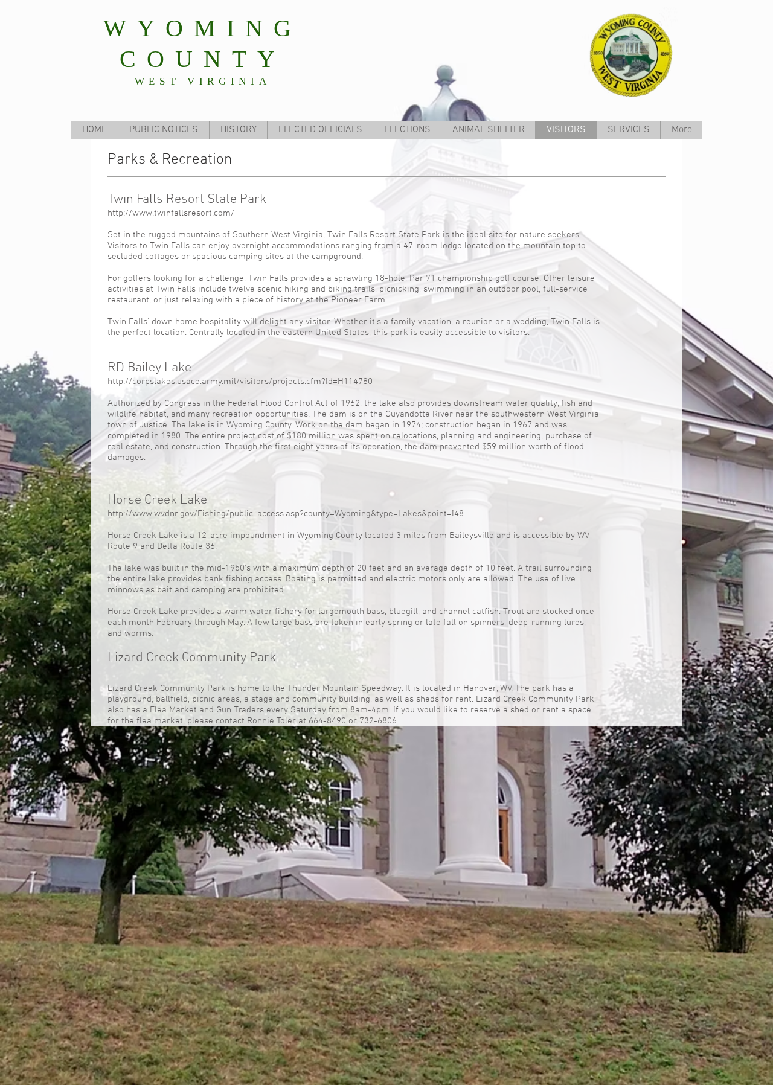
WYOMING (202, 28)
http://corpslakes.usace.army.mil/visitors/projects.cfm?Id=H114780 (241, 381)
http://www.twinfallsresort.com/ (170, 213)
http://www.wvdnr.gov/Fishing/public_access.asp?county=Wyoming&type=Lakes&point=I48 (285, 513)
